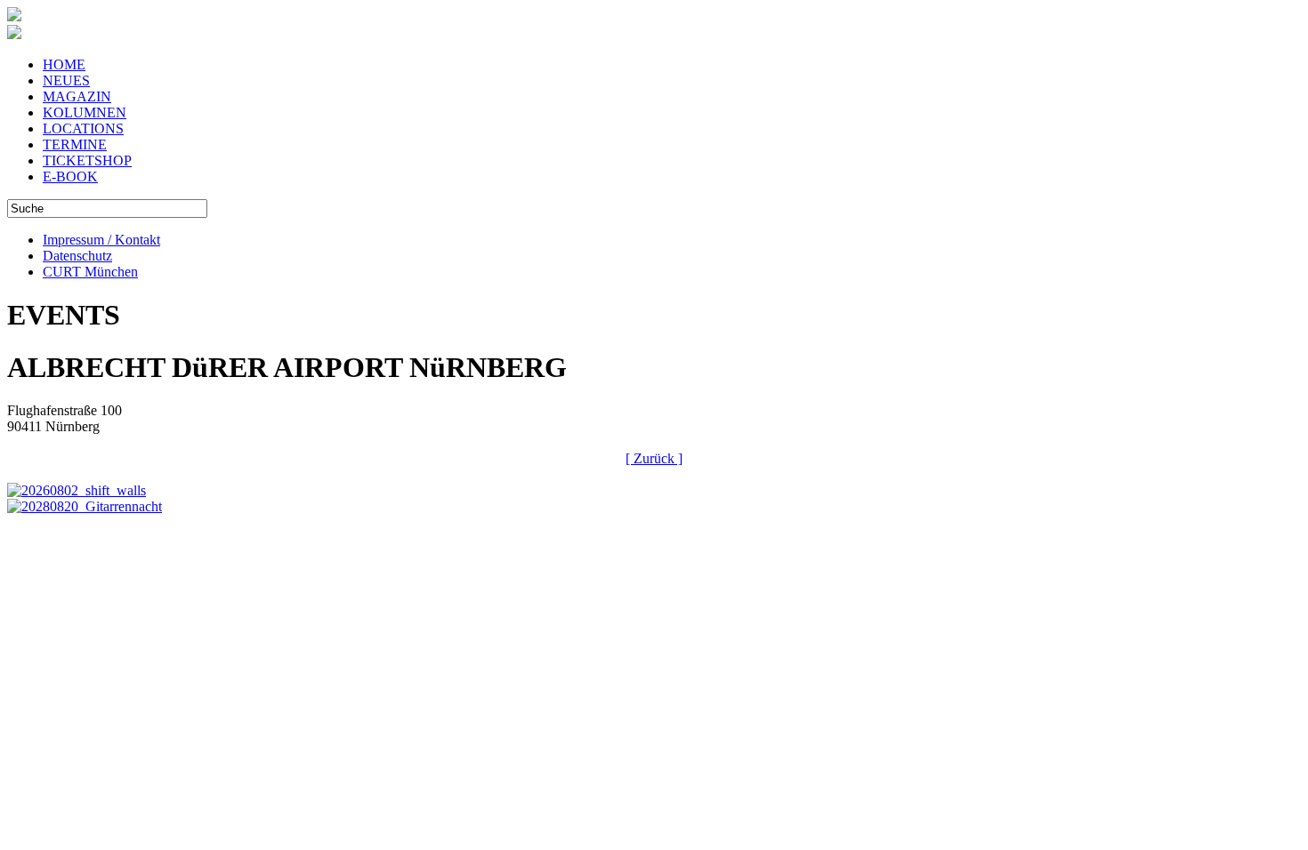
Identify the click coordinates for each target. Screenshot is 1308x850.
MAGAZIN (77, 96)
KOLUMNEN (84, 112)
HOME (64, 64)
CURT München (90, 271)
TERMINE (75, 144)
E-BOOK (70, 176)
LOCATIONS (83, 128)
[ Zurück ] (654, 458)
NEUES (66, 80)
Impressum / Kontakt (101, 239)
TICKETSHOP (87, 160)
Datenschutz (77, 255)
